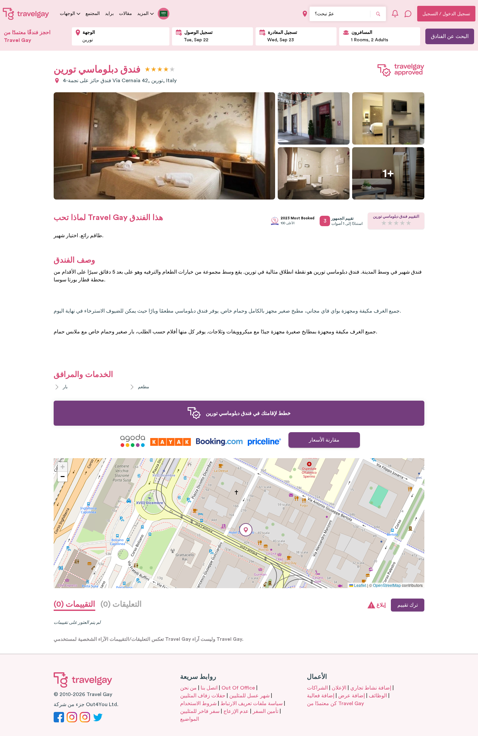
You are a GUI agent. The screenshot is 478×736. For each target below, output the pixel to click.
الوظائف (378, 695)
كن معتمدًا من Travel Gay (335, 703)
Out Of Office (238, 688)
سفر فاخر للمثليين (199, 711)
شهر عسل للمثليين (249, 695)
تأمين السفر (265, 711)
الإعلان (339, 688)
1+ (388, 173)
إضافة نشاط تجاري (370, 688)
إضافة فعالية (320, 695)
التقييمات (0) (74, 604)
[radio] (147, 69)
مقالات (125, 13)
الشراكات (317, 688)
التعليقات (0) (121, 604)
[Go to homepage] (26, 13)
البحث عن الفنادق (450, 36)
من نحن (188, 688)
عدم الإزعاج (236, 711)
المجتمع (93, 13)
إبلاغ (381, 605)
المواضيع (189, 719)
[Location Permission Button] (305, 14)
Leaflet (359, 585)
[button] (246, 529)
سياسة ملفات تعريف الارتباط (251, 703)
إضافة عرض (351, 695)
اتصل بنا (209, 688)
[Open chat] (408, 14)
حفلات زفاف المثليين (202, 695)
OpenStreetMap (387, 585)
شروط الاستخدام (198, 703)
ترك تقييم (407, 605)
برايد (109, 13)
